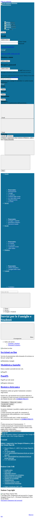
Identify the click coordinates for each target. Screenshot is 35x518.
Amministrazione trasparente (12, 483)
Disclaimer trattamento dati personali (11, 500)
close (2, 170)
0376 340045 (11, 451)
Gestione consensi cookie (11, 482)
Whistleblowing (9, 480)
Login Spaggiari (15, 77)
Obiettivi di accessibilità (11, 478)
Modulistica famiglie (11, 365)
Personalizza (4, 402)
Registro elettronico (10, 387)
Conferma (10, 136)
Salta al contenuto (6, 1)
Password (21, 43)
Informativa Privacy (10, 473)
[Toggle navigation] (15, 162)
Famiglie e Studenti (14, 343)
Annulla (3, 136)
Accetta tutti (7, 404)
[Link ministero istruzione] (9, 3)
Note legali (7, 472)
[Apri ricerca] (19, 147)
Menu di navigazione (23, 338)
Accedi (3, 32)
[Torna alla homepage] (17, 138)
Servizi (6, 310)
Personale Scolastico (14, 345)
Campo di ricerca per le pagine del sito (12, 290)
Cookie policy (8, 470)
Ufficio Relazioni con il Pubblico (14, 475)
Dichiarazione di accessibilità (13, 477)
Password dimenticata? (7, 47)
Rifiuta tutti (15, 402)
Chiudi (3, 89)
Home (6, 308)
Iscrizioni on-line (9, 352)
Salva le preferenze (15, 431)
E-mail (20, 70)
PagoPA (4, 376)
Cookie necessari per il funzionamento (12, 424)
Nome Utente (22, 41)
